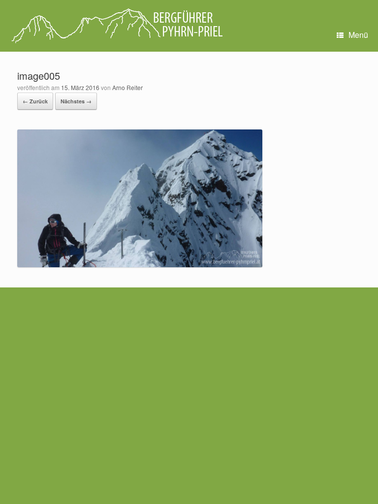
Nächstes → (76, 101)
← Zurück (35, 101)
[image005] (139, 264)
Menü (358, 34)
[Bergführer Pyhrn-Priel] (116, 26)
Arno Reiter (127, 87)
